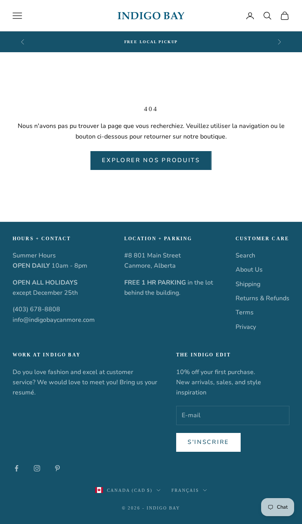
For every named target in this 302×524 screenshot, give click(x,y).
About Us (249, 269)
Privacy (246, 327)
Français (185, 490)
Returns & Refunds (262, 298)
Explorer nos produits (151, 160)
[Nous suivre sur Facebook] (16, 468)
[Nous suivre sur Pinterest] (57, 468)
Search (245, 255)
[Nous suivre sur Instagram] (37, 468)
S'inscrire (208, 442)
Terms (245, 312)
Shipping (248, 284)
